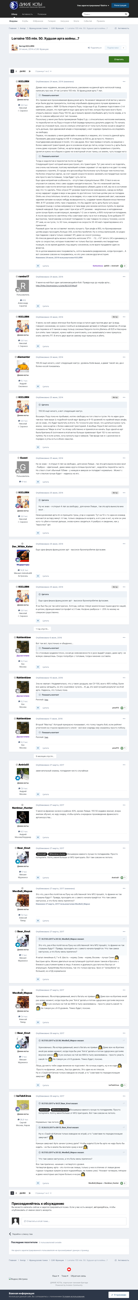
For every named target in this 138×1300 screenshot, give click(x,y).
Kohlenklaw (24, 637)
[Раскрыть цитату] (40, 405)
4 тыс (24, 481)
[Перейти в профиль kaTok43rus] (23, 1105)
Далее (23, 71)
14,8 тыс (24, 570)
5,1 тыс (23, 381)
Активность (27, 14)
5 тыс (24, 872)
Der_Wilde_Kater (22, 546)
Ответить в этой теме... (38, 1221)
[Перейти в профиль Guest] (23, 467)
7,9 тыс (23, 788)
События (88, 21)
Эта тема (115, 14)
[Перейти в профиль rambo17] (23, 286)
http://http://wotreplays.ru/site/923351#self (56, 285)
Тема (64, 1276)
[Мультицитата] (38, 266)
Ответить (119, 59)
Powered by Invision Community (69, 1285)
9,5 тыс (24, 831)
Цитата (46, 266)
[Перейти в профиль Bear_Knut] (23, 857)
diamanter (23, 357)
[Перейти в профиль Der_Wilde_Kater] (23, 556)
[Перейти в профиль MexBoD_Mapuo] (23, 900)
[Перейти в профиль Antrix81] (23, 774)
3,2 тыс (24, 661)
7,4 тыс (23, 915)
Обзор (14, 14)
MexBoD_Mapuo (22, 891)
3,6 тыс (24, 105)
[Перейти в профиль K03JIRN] (15, 48)
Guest (23, 457)
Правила (101, 21)
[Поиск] (126, 14)
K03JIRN (23, 81)
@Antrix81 (41, 854)
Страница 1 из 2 (42, 71)
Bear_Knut (23, 848)
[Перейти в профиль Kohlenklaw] (23, 647)
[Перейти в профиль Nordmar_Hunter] (23, 817)
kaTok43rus (23, 1095)
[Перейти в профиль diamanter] (23, 366)
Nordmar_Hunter (22, 807)
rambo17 (23, 276)
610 (24, 300)
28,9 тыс (24, 1119)
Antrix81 (23, 764)
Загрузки (64, 21)
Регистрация (120, 5)
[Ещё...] (124, 81)
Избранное (38, 21)
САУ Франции (42, 49)
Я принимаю (119, 1295)
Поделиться (95, 48)
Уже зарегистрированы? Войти (92, 5)
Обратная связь (78, 1276)
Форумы (13, 21)
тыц (46, 699)
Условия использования (73, 1296)
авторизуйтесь (101, 1207)
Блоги (76, 21)
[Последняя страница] (29, 71)
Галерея (52, 21)
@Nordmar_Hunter (57, 854)
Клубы (25, 21)
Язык (55, 1276)
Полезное (42, 14)
